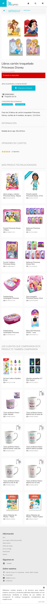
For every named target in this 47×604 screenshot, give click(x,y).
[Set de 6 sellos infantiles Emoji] (12, 366)
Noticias (5, 554)
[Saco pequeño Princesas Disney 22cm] (35, 284)
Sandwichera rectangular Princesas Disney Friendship (11, 298)
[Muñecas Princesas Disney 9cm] (35, 250)
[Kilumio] (13, 3)
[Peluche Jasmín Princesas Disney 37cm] (35, 181)
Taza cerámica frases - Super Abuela (11, 413)
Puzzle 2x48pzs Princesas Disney (9, 263)
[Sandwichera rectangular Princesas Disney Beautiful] (12, 318)
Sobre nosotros (7, 543)
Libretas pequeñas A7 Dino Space (34, 379)
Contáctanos (9, 580)
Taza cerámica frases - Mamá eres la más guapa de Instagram (34, 482)
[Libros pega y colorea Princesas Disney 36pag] (12, 181)
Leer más (41, 602)
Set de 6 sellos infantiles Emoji (12, 379)
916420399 (9, 575)
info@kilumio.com (10, 578)
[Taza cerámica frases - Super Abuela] (12, 400)
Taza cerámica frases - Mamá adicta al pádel (34, 447)
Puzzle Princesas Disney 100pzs (12, 229)
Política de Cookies (8, 546)
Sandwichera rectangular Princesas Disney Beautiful (11, 332)
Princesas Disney (7, 104)
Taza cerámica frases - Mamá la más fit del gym (11, 482)
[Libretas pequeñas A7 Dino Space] (35, 366)
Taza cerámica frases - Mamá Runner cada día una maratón (11, 448)
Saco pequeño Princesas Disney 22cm (34, 297)
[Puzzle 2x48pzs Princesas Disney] (12, 250)
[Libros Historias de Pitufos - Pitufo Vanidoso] (12, 502)
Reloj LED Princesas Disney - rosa (33, 331)
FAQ (4, 537)
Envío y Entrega (7, 549)
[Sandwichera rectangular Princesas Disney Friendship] (12, 284)
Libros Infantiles (14, 11)
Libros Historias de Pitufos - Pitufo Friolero (34, 516)
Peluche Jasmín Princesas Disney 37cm (34, 195)
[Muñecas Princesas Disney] (35, 216)
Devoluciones (6, 551)
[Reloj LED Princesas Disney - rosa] (35, 318)
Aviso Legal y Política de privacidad (12, 540)
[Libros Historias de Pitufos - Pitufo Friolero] (35, 502)
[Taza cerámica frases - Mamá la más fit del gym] (12, 468)
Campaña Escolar (14, 10)
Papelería (27, 10)
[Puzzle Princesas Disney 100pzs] (12, 216)
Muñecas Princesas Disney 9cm (33, 263)
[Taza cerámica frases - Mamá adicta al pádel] (35, 434)
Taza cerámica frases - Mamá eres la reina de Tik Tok (34, 414)
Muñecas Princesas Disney (33, 229)
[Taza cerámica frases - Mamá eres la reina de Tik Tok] (35, 400)
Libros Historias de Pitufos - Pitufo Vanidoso (10, 517)
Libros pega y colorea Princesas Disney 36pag (12, 195)
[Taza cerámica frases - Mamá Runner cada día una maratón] (12, 434)
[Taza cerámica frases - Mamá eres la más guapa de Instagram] (35, 468)
